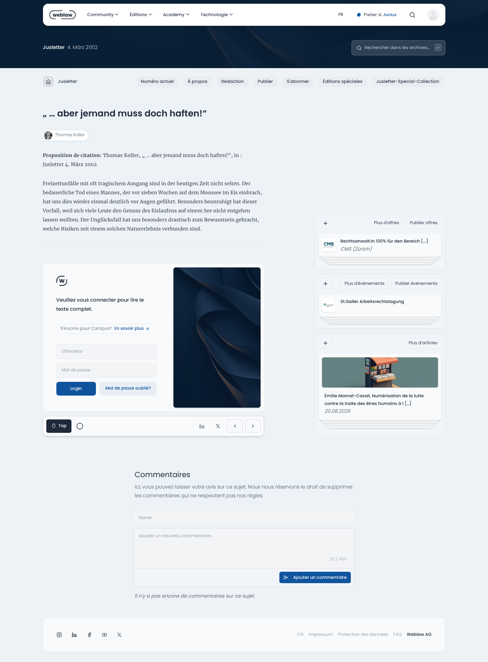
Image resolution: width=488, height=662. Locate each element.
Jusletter (67, 81)
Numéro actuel (157, 81)
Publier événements (416, 284)
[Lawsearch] (438, 47)
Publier (265, 81)
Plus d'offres (386, 223)
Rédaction (232, 81)
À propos (197, 81)
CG (300, 635)
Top (63, 426)
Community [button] (100, 14)
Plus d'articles (423, 343)
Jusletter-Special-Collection (407, 81)
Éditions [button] (138, 14)
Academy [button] (173, 14)
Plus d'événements (365, 284)
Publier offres (423, 223)
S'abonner (298, 81)
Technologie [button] (214, 14)
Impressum (321, 635)
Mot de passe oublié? (128, 388)
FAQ (397, 635)
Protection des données (363, 635)
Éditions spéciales (343, 81)
